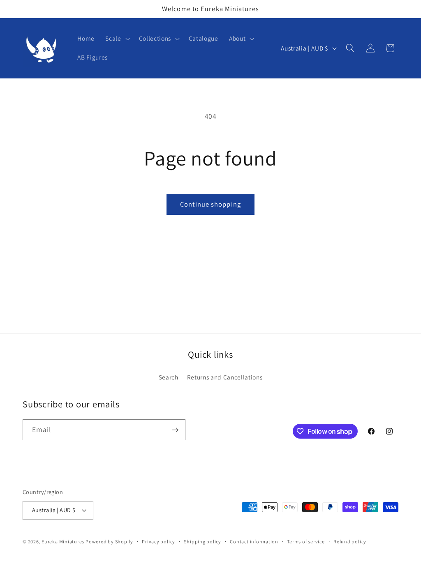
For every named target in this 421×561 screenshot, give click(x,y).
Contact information (254, 541)
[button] (116, 38)
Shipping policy (202, 541)
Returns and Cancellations (225, 377)
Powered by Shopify (109, 541)
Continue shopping (210, 204)
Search (168, 377)
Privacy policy (158, 541)
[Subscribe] (175, 430)
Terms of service (305, 541)
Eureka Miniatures (64, 541)
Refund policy (349, 541)
